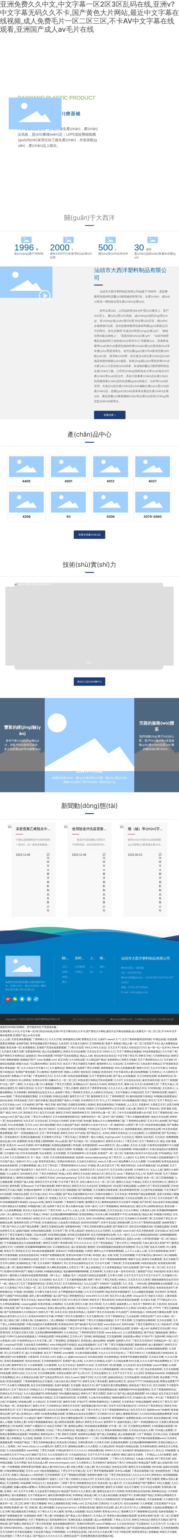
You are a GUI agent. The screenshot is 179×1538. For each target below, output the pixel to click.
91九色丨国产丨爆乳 (11, 1084)
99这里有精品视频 (155, 1124)
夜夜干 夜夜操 (113, 1043)
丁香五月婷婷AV (22, 1218)
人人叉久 (132, 1104)
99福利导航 (48, 1149)
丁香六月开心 (121, 1242)
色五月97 (41, 1169)
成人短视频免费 (126, 1434)
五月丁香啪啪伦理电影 (73, 1474)
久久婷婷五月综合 (45, 1177)
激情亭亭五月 (18, 1365)
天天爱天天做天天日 (54, 1189)
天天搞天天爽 (156, 1356)
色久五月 (58, 1279)
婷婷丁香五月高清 (14, 1369)
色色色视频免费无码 (64, 1523)
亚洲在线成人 (137, 1311)
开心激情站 (43, 1071)
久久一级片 (123, 1234)
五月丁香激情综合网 (100, 1075)
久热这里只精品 (42, 1531)
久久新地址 (11, 1287)
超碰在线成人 (124, 1421)
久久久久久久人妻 (118, 1088)
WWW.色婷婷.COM (10, 1279)
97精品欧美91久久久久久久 (71, 1450)
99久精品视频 (47, 1124)
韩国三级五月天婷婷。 (133, 1454)
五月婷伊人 (155, 1071)
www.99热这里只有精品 (63, 1344)
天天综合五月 (94, 1051)
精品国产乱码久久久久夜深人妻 (78, 1491)
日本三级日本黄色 (38, 1100)
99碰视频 (170, 1450)
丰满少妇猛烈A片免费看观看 (41, 1324)
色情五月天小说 (41, 1218)
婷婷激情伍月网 (71, 1039)
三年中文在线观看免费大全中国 (134, 1112)
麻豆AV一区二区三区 (11, 1503)
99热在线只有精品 (42, 1397)
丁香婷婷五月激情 (74, 1202)
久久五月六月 (158, 1523)
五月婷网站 (90, 1417)
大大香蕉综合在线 (76, 1531)
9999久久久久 (113, 1450)
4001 (68, 481)
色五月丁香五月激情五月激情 (79, 1063)
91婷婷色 (78, 1495)
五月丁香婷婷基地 (32, 1108)
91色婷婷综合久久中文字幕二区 (34, 1340)
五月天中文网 (102, 1263)
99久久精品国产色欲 (67, 1124)
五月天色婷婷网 (122, 1149)
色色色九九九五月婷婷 (97, 1230)
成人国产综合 (60, 1295)
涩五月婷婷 (159, 1385)
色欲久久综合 (155, 1295)
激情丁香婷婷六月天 (48, 1417)
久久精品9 (29, 1417)
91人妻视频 (46, 1084)
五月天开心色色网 (157, 1120)
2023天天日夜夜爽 (57, 1409)
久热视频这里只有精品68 (159, 1352)
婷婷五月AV (66, 1132)
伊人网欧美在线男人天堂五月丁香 (65, 1267)
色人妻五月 (115, 1482)
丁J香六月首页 (75, 1047)
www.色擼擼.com (46, 1059)
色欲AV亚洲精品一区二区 (39, 1527)
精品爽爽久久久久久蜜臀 (132, 1161)
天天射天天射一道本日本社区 (119, 1271)
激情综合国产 (71, 1535)
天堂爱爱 (82, 1397)
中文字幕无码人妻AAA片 (149, 1255)
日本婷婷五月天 (89, 1100)
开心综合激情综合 (115, 1238)
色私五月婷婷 (157, 1246)
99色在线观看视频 (77, 1075)
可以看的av (17, 1198)
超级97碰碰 (22, 1230)
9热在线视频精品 (49, 1470)
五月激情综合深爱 (119, 1328)
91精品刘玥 (137, 1092)
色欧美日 (85, 1071)
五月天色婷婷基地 (158, 1250)
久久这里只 (12, 1173)
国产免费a (14, 1523)
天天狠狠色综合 (61, 1246)
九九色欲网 (132, 1316)
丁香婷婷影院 (116, 1096)
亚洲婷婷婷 (102, 1527)
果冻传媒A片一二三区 (86, 1438)
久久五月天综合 (66, 1365)
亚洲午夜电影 (61, 1385)
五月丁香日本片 (19, 1389)
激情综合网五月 (117, 1381)
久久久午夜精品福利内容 (144, 1234)
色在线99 (127, 1450)
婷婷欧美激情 (11, 1507)
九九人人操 (156, 1169)
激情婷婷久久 (103, 1063)
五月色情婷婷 (52, 1474)
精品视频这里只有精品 (23, 1511)
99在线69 (159, 1271)
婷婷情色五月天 (137, 1088)
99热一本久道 (155, 1397)
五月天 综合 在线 (87, 1177)
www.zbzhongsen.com (62, 1462)
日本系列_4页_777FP (148, 1307)
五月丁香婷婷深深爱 (156, 1092)
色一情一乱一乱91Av (159, 1047)
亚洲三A (111, 1393)
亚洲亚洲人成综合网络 (93, 1340)
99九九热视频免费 (125, 1067)
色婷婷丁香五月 (55, 1206)
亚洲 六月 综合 (90, 1259)
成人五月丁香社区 (47, 1165)
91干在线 (80, 1132)
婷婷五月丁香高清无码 (102, 1299)
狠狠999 (119, 1124)
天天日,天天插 (138, 1145)
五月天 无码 (84, 1218)
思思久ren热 (133, 1238)
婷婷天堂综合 (26, 1088)
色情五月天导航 (16, 1128)
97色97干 (147, 1336)
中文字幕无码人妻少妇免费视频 (130, 1071)
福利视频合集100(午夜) (94, 1405)
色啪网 (110, 1340)
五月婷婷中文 (131, 1063)
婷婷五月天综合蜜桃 (74, 1051)
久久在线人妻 (76, 1409)
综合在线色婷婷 (153, 1369)
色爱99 (115, 1454)
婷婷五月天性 (70, 1369)
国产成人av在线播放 (124, 1075)
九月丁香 (102, 1344)
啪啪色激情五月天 (122, 1397)
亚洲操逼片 (73, 1340)
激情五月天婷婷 (114, 1486)
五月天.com (31, 1124)
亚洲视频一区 (80, 1149)
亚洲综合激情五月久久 (64, 1218)
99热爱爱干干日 (118, 1214)
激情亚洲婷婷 (23, 1267)
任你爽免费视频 (108, 1438)
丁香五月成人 (167, 1084)
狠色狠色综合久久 (144, 1450)
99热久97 (171, 1336)
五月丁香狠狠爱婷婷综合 (115, 1409)
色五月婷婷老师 (144, 1230)
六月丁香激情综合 (38, 1519)
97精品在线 (159, 1039)
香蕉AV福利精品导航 (116, 1430)
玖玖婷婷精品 (111, 1356)
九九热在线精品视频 (86, 1352)
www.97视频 (160, 1365)
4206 (110, 516)
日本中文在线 (108, 1222)
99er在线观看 (45, 1055)
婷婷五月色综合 (119, 1132)
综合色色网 (40, 1234)
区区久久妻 (81, 1303)
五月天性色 (120, 1193)
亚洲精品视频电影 (61, 1145)
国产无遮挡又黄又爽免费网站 (112, 1385)
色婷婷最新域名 (133, 1128)
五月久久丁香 (50, 1438)
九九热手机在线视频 (151, 1189)
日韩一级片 (91, 1206)
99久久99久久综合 (95, 1047)
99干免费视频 (42, 1145)
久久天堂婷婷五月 (19, 1157)
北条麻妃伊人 (41, 1320)
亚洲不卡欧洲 (154, 1173)
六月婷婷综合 (53, 1405)
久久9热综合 (71, 1332)
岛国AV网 (159, 1336)
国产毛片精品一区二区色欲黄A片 (86, 1141)
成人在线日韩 (164, 1462)
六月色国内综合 (77, 1454)
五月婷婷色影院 (148, 1446)
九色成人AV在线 (144, 1458)
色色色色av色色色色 (17, 1478)
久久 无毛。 (129, 1283)
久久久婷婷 (109, 1303)
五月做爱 (75, 1385)
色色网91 (94, 1149)
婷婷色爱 (14, 1185)
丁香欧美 (116, 1263)
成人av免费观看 (103, 1519)
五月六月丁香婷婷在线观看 (145, 1222)
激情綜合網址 (75, 1425)
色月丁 (164, 1080)
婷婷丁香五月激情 (149, 1478)
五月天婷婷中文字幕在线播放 (16, 1531)
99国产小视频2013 (34, 1425)
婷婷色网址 (135, 1287)
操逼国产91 (125, 1495)
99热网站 (33, 1434)
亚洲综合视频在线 (30, 1136)
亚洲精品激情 (161, 1226)
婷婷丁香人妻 (44, 1515)
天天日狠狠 (45, 1096)
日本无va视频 (122, 1470)
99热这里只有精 (149, 1377)
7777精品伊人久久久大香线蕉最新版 (99, 1369)
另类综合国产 (147, 1316)
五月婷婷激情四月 (51, 1360)
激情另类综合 (128, 1165)
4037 (152, 481)
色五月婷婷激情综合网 (103, 1234)
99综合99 (17, 1417)
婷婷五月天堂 (59, 1299)
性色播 (87, 1120)
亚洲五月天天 (53, 1283)
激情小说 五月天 (133, 1084)
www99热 (32, 1450)
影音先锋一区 (13, 1047)
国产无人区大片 (81, 1373)
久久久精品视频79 (34, 1393)
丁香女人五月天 (121, 1519)
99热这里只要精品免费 (158, 1311)
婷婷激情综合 (76, 1295)
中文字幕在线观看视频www (150, 1438)
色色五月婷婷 (64, 1149)
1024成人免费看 (164, 1430)
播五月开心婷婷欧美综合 (149, 1206)
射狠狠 (173, 1080)
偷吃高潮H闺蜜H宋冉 (59, 1495)
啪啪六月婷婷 (35, 1271)
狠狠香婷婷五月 (80, 1112)
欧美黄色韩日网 (166, 1263)
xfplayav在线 (36, 1202)
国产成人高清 (22, 1116)
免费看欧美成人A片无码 (139, 1417)
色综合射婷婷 (131, 1503)
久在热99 (11, 1080)
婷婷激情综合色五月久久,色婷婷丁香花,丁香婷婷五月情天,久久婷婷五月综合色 (71, 1092)
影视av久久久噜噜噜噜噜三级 (108, 1120)
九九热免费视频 (12, 1210)
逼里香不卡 (109, 1421)
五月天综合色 (114, 1210)
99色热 (96, 1255)
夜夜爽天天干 (128, 1511)
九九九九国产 (91, 1283)
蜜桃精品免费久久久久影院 (83, 1446)
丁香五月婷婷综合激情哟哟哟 (80, 1389)
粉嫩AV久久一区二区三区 (62, 1080)
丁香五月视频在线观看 (121, 1344)
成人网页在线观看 (64, 1421)
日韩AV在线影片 (104, 1193)
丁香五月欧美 (109, 1279)
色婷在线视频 (166, 1511)
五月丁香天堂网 (123, 1320)
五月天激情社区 (95, 1316)
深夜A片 (20, 1161)
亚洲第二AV (14, 1446)
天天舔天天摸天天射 (22, 1332)
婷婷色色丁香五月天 (140, 1385)
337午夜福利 (97, 1307)
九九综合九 (127, 1136)
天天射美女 (128, 1401)
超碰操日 (31, 1055)
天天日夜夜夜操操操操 (62, 1157)
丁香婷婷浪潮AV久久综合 (72, 1165)
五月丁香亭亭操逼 (49, 1132)
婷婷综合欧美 (32, 1369)
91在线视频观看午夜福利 (13, 1202)
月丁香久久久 (44, 1511)
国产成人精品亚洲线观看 (130, 1393)
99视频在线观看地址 (165, 1096)
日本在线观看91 (39, 1478)
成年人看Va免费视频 (40, 1295)
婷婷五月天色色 (81, 1173)
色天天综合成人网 (37, 1462)
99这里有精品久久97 (60, 1499)
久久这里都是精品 (112, 1267)
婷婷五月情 (104, 1177)
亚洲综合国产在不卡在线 (71, 1108)
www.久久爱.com (107, 1161)
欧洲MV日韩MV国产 (15, 1271)
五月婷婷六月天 (105, 1413)
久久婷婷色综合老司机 (80, 1198)
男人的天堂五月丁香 (108, 1165)
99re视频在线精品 (69, 1393)
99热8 (89, 1108)
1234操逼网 (153, 1161)
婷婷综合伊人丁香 (50, 1434)
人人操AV (128, 1157)
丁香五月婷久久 (135, 1352)
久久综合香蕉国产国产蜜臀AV (139, 1482)
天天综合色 (41, 1120)
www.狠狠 (5, 1096)
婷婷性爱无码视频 (31, 1466)
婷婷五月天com (93, 1421)
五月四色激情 (131, 1377)
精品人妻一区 (7, 1267)
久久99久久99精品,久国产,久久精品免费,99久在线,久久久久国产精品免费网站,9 (128, 1360)
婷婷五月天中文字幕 (46, 1181)
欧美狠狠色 (29, 1047)
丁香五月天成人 (23, 1535)
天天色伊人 (168, 1088)
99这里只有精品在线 (126, 1446)
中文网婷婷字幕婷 (74, 1320)
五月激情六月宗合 (51, 1136)
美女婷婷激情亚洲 (129, 1189)
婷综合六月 (98, 1173)
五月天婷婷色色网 (146, 1075)
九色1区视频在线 (146, 1165)
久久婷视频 (146, 1503)
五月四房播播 (127, 1255)
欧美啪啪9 (30, 1515)
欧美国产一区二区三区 (110, 1153)
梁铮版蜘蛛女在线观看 (160, 1283)
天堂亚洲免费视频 (21, 1039)
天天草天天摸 (102, 1478)
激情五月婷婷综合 (64, 1238)
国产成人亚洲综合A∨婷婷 (25, 1413)
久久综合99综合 (126, 1523)
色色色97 (166, 1324)
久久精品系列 (106, 1446)
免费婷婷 (22, 1141)
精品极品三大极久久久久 (89, 1430)
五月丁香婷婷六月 (149, 1141)
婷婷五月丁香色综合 (148, 1108)
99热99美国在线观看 (127, 1299)
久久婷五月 (116, 1503)
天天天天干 (114, 1047)
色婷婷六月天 (123, 1340)
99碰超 (96, 1071)
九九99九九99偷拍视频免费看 (150, 1348)
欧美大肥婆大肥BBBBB (40, 1141)
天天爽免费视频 (27, 1165)
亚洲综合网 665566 (49, 1486)
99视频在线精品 (53, 1271)
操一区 (24, 1507)
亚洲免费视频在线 (107, 1389)
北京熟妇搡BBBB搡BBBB (63, 1214)
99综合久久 (38, 1482)
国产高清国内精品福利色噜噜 (143, 1527)
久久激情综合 (57, 1067)
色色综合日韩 (119, 1466)
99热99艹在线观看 (110, 1283)
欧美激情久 (50, 1108)
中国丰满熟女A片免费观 (13, 1206)
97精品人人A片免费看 (159, 1454)
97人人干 (105, 1100)
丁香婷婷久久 (40, 1039)
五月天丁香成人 (32, 1214)
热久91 (42, 1128)
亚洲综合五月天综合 (11, 1393)
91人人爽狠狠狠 (142, 1507)
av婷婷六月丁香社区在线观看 (153, 1185)
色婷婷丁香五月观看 (88, 1067)
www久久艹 (113, 1039)
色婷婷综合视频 (86, 1434)
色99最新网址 (118, 1527)
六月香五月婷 (101, 1442)
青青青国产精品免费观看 (141, 1193)
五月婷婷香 (96, 1271)
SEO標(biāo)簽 (166, 1019)
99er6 (175, 1047)
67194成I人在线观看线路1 (160, 1157)
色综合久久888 (97, 1084)
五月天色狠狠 (170, 1369)
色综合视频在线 (162, 1417)
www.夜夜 (10, 1149)
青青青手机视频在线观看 (133, 1356)
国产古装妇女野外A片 (51, 1377)
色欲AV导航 (43, 1299)
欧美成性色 (134, 1214)
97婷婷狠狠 (58, 1531)
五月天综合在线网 (150, 1486)
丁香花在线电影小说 (143, 1470)
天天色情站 (45, 1279)
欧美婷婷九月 (151, 1084)
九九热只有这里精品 (99, 1397)
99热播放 (58, 1515)
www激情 (68, 1352)
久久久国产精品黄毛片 (21, 1169)
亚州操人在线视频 (75, 1511)
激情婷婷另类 (21, 1222)
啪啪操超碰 (161, 1332)
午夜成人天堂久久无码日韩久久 (149, 1181)
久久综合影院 (136, 1132)
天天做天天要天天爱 (13, 1051)
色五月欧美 (95, 1303)
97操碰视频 (39, 1267)
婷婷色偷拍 (51, 1393)
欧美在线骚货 (13, 1381)
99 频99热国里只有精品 (139, 1096)
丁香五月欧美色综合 (120, 1474)
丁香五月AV (131, 1141)
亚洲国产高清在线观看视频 (51, 1047)
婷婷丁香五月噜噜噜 (35, 1503)
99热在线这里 (148, 1263)
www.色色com (112, 1324)
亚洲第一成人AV (140, 1328)
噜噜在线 (71, 1067)
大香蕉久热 (26, 1320)
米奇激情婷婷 (89, 1145)
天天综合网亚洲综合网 (68, 1259)
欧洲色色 (140, 1499)
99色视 (77, 1145)
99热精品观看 (46, 1336)
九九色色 (28, 1438)
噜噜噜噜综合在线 (147, 1511)
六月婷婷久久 (141, 1169)
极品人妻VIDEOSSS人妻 (55, 1466)
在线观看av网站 (131, 1336)
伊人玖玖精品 (103, 1466)
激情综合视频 (58, 1328)
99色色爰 (9, 1307)
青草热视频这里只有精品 (43, 1043)
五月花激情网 (114, 1336)
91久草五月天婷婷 (78, 1299)
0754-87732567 (154, 113)
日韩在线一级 (61, 1527)
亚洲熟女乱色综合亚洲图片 (80, 1413)
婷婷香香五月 (7, 1409)
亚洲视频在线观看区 (20, 1328)
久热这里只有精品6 (68, 1222)
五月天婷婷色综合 (72, 1283)
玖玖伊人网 (101, 1214)
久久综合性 (129, 1365)
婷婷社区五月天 (114, 1218)
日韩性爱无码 (85, 1442)
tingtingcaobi (112, 1136)
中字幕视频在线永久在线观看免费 (22, 1242)
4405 (26, 481)
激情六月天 (143, 1067)
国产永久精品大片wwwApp (31, 1307)
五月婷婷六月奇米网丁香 (138, 1218)
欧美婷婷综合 (165, 1075)
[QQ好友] (22, 999)
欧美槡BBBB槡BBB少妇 (38, 1246)
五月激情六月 (169, 1275)
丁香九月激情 (70, 1088)
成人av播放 (122, 1145)
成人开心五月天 (123, 1507)
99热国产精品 (21, 1442)
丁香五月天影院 (62, 1084)
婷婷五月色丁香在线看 (95, 1381)
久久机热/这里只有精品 (24, 1348)
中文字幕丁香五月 (127, 1055)
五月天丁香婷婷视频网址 (48, 1088)
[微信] (15, 999)
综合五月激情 (131, 1486)
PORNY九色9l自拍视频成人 (21, 1336)
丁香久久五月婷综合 (123, 1458)
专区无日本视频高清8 (141, 1226)
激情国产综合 (145, 1271)
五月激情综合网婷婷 (144, 1320)
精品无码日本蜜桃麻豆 (117, 1291)
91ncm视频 (55, 1193)
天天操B (168, 1059)
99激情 (165, 1409)
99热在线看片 (140, 1149)
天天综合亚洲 (16, 1458)
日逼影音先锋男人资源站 (81, 1104)
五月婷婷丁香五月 (163, 1218)
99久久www (72, 1377)
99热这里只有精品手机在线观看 (95, 1080)
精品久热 (147, 1214)
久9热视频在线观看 (162, 1425)
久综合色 (118, 1063)
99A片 (51, 1128)
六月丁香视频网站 (108, 1206)
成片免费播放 (18, 1495)
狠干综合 (149, 1332)
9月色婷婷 (17, 1425)
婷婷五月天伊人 (114, 1141)
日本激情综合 (49, 1222)
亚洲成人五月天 (57, 1198)
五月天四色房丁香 (167, 1198)
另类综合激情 (63, 1373)
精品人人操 (86, 1055)
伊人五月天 (150, 1198)
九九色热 (116, 1230)
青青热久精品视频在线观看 (121, 1515)
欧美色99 (106, 1071)
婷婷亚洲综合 (139, 1531)
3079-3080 (153, 516)
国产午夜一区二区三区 (152, 1267)
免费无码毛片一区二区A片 (95, 1116)
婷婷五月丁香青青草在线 (93, 1088)
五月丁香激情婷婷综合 (163, 1389)
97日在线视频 (78, 1128)
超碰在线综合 (115, 1377)
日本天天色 (61, 1311)
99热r (45, 1214)
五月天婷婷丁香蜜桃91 (49, 1263)
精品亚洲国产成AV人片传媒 (64, 1100)
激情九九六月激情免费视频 (108, 1250)
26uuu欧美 (61, 1141)
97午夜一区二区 (117, 1425)
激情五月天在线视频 (139, 1466)
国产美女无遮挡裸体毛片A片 (78, 1193)
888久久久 (109, 1051)
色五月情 (63, 1059)
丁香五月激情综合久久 (147, 1324)
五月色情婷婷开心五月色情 (109, 1108)
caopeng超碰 (28, 1303)
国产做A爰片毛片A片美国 (88, 1324)
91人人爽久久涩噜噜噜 (32, 1430)
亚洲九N (11, 1145)
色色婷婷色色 (162, 1470)
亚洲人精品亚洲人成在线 (61, 1307)
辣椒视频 (71, 1189)
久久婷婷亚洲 (152, 1132)
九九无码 (139, 1157)
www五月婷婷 (25, 1145)
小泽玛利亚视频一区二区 (155, 1238)
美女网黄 (165, 1377)
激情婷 (91, 1246)
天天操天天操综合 (86, 1161)
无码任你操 (127, 1324)
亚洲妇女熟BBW (32, 1189)
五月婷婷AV (99, 1462)
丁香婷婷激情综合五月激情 (37, 1381)
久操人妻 (131, 1108)
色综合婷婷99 (14, 1120)
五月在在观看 (164, 1320)
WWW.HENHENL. (14, 1527)
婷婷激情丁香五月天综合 (22, 1299)
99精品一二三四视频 (41, 1238)
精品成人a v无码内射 (31, 1474)
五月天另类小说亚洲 (121, 1169)
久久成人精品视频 (108, 1495)
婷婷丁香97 (94, 1279)
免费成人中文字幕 (21, 1075)
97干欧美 (35, 1222)
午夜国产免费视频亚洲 (52, 1255)
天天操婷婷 (104, 1417)
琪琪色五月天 (22, 1250)
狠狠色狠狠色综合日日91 (165, 1279)
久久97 (118, 1080)
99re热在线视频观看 (43, 1250)
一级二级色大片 (10, 1283)
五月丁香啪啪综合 (115, 1316)
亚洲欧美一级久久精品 (91, 1136)
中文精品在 (93, 1128)
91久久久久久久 (82, 1242)
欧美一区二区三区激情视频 (158, 1177)
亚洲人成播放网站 (101, 1287)
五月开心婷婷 (7, 1263)
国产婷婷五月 (120, 1226)
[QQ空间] (29, 999)
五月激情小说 (11, 1153)
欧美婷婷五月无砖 (48, 1348)
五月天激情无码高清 (64, 1397)
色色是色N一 (54, 1482)
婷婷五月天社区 (71, 1405)
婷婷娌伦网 (123, 1222)
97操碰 (18, 1291)
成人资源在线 (78, 1246)
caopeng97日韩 (13, 1344)
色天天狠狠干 (170, 1259)
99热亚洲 (99, 1198)
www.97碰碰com (105, 1523)
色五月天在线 (47, 1112)
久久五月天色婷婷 (94, 1291)
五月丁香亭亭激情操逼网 (100, 1470)
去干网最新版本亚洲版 (70, 1291)
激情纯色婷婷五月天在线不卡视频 (119, 1202)
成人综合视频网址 (52, 1051)
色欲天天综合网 (159, 1116)
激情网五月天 (92, 1202)
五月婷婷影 (20, 1092)
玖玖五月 (28, 1120)
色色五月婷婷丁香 (57, 1425)
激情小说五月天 (64, 1458)
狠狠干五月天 (38, 1454)
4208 (26, 516)
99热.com (77, 1503)
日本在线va (161, 1230)
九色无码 (63, 1043)
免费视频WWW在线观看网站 (134, 1389)
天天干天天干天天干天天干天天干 (142, 1275)
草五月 (152, 1100)
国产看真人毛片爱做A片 (79, 1515)
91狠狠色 (120, 1104)
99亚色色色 (20, 1100)
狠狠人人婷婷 (71, 1071)
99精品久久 (36, 1389)
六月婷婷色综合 (161, 1055)
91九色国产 (122, 1311)
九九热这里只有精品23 (47, 1491)
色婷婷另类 (56, 1071)
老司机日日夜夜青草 (78, 1234)
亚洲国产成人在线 (23, 1181)
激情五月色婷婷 (53, 1202)
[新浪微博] (8, 999)
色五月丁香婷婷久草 (144, 1303)
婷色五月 (9, 1250)
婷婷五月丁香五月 (162, 1401)
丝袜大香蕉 (77, 1466)
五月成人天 (99, 1515)
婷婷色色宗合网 (152, 1128)
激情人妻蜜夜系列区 (127, 1413)
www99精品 (66, 1438)
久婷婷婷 (19, 1246)
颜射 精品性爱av (19, 1238)
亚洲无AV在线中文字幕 (78, 1255)
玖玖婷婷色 (98, 1218)
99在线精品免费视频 (95, 1425)
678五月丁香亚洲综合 (151, 1405)
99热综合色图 (60, 1096)
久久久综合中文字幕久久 (34, 1067)
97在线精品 (165, 1153)
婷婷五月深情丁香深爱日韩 (57, 1242)
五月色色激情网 (130, 1263)
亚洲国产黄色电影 (25, 1071)
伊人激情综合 (14, 1214)
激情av (79, 1421)
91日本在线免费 (29, 1153)
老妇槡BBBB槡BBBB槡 (75, 1271)
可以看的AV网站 (39, 1063)
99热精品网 (24, 1401)
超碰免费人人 (124, 1303)
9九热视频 (162, 1165)
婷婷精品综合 (159, 1491)
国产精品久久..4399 (98, 1132)
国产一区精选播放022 (26, 1132)
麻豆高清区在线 (150, 1080)
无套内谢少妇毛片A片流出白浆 (140, 1153)
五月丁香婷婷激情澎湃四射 (136, 1039)
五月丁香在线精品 (103, 1242)
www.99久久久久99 (97, 1295)
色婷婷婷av (113, 1059)
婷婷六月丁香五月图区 (93, 1393)
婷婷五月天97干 (82, 1499)
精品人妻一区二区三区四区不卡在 (140, 1043)
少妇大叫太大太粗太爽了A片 (103, 1531)
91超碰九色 (139, 1397)
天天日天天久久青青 (139, 1279)
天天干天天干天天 (122, 1373)
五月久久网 (60, 1075)
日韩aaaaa (27, 1185)
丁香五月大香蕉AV (41, 1116)
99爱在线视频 (75, 1250)
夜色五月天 (88, 1385)
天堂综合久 (82, 1307)
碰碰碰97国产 (27, 1059)
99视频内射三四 (36, 1206)
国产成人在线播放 (106, 1434)
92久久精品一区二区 (29, 1287)
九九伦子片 (102, 1169)
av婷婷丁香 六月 (134, 1124)
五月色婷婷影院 (38, 1499)
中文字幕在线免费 (44, 1185)
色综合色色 (6, 1100)
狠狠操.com (47, 1458)
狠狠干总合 (134, 1259)
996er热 (141, 1283)
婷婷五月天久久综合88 (84, 1185)
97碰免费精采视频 (14, 1470)
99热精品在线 (151, 1381)
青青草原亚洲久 (47, 1161)
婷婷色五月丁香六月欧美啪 (36, 1523)
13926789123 (153, 977)
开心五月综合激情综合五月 (78, 1263)
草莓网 (100, 1238)
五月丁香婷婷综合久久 (150, 1059)
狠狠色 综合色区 (144, 1136)
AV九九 (159, 1450)
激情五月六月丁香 (79, 1096)
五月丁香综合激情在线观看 (31, 1409)
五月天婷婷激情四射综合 (66, 1116)
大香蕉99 (33, 1356)
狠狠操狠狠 (12, 1059)
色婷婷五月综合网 (160, 1328)
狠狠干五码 (86, 1377)
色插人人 (61, 1356)
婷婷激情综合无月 (86, 1482)
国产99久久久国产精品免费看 (23, 1226)
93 (68, 516)
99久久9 (17, 1112)
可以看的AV (142, 1523)
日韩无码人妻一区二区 (103, 1112)
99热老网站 (61, 1336)
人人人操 (5, 1039)
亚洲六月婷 (76, 1120)
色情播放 (153, 1531)
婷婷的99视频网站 (16, 1519)
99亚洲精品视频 (57, 1234)
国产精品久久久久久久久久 (48, 1535)
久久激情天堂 (170, 1499)
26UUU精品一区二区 (131, 1369)
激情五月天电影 (21, 1397)
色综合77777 (134, 1381)
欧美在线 (103, 1482)
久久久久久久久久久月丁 (124, 1478)
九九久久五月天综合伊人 (111, 1352)
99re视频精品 (126, 1438)
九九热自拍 (63, 1128)
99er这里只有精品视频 (165, 1202)
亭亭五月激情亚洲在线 (82, 1527)
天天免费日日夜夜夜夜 (105, 1189)
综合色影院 (45, 1153)
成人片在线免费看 (51, 1369)
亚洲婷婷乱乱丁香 (26, 1263)
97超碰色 (11, 1401)
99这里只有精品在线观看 (92, 1275)
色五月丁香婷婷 (52, 1352)
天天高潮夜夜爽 (46, 1373)
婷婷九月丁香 (45, 1311)
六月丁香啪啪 (144, 1434)
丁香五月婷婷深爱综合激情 (96, 1226)
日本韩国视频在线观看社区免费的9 (115, 1246)
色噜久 (15, 1474)
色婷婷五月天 (87, 1169)
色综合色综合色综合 (105, 1055)
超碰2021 (31, 1198)
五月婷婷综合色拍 (28, 1259)
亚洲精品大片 (80, 1084)
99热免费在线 (95, 1450)
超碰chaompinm (77, 1356)
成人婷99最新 (46, 1507)
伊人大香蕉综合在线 (27, 1377)
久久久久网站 (130, 1210)
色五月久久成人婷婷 (121, 1295)
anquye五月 (140, 1295)
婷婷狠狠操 (107, 1067)
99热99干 (35, 1149)
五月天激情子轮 (41, 1328)
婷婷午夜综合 (63, 1185)
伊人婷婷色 (25, 1080)
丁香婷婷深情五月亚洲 (91, 1332)
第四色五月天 (115, 1084)
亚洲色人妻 (20, 1421)
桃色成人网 (90, 1495)
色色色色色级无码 (28, 1255)
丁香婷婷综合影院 (136, 1120)
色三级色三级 (11, 1320)
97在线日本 (126, 1348)
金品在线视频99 (87, 1344)
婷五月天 (110, 1173)
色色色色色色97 (165, 1287)
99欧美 (33, 1507)
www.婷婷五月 (106, 1145)
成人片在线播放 (33, 1352)
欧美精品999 (66, 1324)
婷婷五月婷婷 (69, 1434)
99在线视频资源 (115, 1198)
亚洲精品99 (105, 1185)
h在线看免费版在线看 (53, 1413)
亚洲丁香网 (15, 1108)
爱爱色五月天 (89, 1039)
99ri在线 (156, 1466)
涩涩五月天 (55, 1063)
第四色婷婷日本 (58, 1519)
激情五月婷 (69, 1401)
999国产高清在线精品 (66, 1055)
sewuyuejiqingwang (96, 1157)
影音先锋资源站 (105, 1104)
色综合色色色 (32, 1360)
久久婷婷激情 (35, 1365)
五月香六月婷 (115, 1275)
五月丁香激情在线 (162, 1112)
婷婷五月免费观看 (152, 1259)
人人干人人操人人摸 (73, 1210)
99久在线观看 (131, 1267)
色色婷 (79, 1157)
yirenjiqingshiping (66, 1177)
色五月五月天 (137, 1409)
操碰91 (172, 1092)
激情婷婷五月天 (99, 1096)
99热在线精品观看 (41, 1230)
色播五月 (42, 1198)
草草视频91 (118, 1417)
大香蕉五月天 (157, 1104)
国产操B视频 (85, 1189)
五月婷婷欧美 (96, 1043)
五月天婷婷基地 (51, 1287)
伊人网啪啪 (57, 1320)
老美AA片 (61, 1250)
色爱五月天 (60, 1446)
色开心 (7, 1397)
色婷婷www (153, 1409)
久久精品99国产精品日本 (76, 1486)
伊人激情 (58, 1511)
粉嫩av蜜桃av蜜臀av (25, 1486)
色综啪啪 (28, 1291)
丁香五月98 (54, 1210)
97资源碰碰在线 (53, 1389)
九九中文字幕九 (158, 1067)
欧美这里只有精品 (66, 1442)
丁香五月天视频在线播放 (99, 1320)
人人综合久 (72, 1169)
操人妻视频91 (155, 1344)
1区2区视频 (115, 1365)
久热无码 (161, 1303)
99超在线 (22, 1149)
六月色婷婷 (28, 1104)
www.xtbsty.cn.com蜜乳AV (37, 1446)
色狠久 (53, 1478)
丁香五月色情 (47, 1450)
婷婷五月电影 (128, 1059)
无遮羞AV (143, 1104)
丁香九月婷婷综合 (64, 1430)
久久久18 (31, 1373)
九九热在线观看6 (15, 1450)
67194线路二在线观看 (71, 1348)
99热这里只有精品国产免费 (141, 1462)
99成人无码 (64, 1173)
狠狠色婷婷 (141, 1344)
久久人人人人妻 (56, 1169)
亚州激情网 (98, 1486)
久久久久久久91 (141, 1474)
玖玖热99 (160, 1291)
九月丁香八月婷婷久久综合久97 (75, 1478)
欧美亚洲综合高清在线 (138, 1491)
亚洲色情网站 (86, 1214)
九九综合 (159, 1136)
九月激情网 (50, 1365)
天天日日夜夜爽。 (100, 1458)
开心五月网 (142, 1246)
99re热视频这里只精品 (134, 1100)
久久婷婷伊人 (83, 1462)
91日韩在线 (154, 1088)
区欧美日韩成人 (77, 1311)
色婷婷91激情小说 (97, 1474)
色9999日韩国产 (90, 1222)
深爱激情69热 (33, 1051)
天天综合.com (47, 1356)
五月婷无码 (101, 1365)
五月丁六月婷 (47, 1259)
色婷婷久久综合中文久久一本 (97, 1124)
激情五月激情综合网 (52, 1226)
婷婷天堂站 (148, 1287)
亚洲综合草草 (39, 1080)
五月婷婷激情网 (169, 1527)
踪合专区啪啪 (144, 1365)
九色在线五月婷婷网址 (36, 1344)
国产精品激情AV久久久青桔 (121, 1307)
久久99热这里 (77, 1059)
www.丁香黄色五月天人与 (131, 1173)
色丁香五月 (115, 1157)
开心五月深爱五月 (14, 1352)
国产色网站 (117, 1116)
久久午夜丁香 (169, 1051)
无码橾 (87, 1336)
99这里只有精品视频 (124, 1185)
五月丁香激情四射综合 (32, 1283)
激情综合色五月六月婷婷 (110, 1491)
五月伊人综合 (160, 1434)
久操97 (102, 1039)
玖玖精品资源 (95, 1356)
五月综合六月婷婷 (58, 1120)
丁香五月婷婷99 (48, 1173)
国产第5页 (145, 1202)
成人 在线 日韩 (110, 1255)
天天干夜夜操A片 (37, 1495)
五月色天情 (91, 1503)
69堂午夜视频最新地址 (40, 1421)
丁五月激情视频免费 (75, 1279)
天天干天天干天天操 (99, 1454)
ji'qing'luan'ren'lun (66, 1507)
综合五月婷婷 (93, 1511)
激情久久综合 (123, 1181)
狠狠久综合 (22, 1063)
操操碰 (37, 1438)
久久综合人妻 (31, 1084)
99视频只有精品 (162, 1214)
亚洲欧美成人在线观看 (80, 1519)
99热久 (122, 1279)
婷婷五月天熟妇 (159, 1519)
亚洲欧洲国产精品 (143, 1495)
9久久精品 (151, 1393)
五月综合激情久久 (101, 1373)
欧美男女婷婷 (145, 1515)
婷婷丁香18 (68, 1482)
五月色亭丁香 (59, 1230)
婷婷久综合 (18, 1373)
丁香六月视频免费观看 (137, 1116)
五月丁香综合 (164, 1100)
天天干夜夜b (122, 1092)
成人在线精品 (93, 1267)
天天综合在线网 (133, 1198)
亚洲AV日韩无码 (66, 1161)
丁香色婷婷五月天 (42, 1075)
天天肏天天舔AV (79, 1043)
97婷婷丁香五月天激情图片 (70, 1316)
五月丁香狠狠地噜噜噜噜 (113, 1259)
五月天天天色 (30, 1279)
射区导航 (62, 1104)
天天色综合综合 (132, 1080)
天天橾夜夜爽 (154, 1499)
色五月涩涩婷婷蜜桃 (42, 1385)
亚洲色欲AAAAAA (154, 1373)
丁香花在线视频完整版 (25, 1096)
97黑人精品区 (76, 1230)
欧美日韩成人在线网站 (50, 1303)
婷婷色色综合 (127, 1206)
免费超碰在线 (82, 1458)
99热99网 (106, 1149)
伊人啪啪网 (170, 1255)
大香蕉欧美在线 (85, 1507)
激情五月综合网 (104, 1507)
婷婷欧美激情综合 (99, 1401)
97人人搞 (32, 1161)
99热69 (116, 1100)
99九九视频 (163, 1482)
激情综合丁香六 (115, 1462)
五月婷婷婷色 (119, 1177)
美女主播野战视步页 (72, 1417)
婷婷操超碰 (99, 1336)
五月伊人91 (76, 1336)
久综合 (49, 1430)
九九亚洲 (69, 1303)
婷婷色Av (156, 1474)
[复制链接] (36, 999)
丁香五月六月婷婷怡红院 (106, 1499)
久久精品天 (39, 1401)
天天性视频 (59, 1153)
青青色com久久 (111, 1511)
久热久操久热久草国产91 (156, 1242)
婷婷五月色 (145, 1055)
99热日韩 (125, 1531)
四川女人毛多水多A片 (34, 1210)
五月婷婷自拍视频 (96, 1210)
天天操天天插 (148, 1299)
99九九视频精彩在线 (59, 1503)
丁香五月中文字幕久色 (79, 1328)
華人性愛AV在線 (74, 1206)
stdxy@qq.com (139, 992)
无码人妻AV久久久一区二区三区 (97, 1181)
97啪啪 (91, 1165)
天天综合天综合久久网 (141, 1430)
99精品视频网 (143, 1401)
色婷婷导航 (22, 1043)
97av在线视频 (15, 1124)
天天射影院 (12, 1482)
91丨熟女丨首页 (39, 1157)
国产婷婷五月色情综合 (12, 1055)
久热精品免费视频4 (163, 1507)
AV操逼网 (25, 1482)
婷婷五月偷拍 (135, 1177)
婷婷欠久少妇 (101, 1328)
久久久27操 (55, 1039)
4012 (110, 481)
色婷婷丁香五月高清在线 (100, 1311)
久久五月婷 (100, 1377)
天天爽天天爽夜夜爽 (18, 1385)
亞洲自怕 (103, 1503)
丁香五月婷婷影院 (85, 1238)
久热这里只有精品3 (151, 1063)
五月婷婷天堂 (54, 1401)
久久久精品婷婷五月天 (16, 1499)
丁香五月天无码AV (142, 1340)
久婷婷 (88, 1250)
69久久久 (32, 1128)
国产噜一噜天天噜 (45, 1104)
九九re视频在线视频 (142, 1291)
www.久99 (129, 1230)
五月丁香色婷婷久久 (112, 1128)
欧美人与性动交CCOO (133, 1047)
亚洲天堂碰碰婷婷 (14, 1360)
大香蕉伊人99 (147, 1210)
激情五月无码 (63, 1112)
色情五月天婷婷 (8, 1259)
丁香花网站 (59, 1340)
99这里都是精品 (152, 1051)
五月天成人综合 (38, 1193)
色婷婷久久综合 (85, 1365)
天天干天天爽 (25, 1491)
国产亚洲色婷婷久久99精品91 (20, 1311)
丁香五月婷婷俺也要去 (43, 1442)
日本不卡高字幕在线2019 (123, 1405)
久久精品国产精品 (96, 1059)
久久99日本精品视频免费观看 (155, 1413)
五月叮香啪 (20, 1462)
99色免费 (5, 1373)
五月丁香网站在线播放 (129, 1051)
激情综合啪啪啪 (24, 1177)
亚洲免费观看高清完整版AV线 (96, 1535)
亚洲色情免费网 (119, 1442)
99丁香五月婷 (162, 1458)
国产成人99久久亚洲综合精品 (101, 1348)
